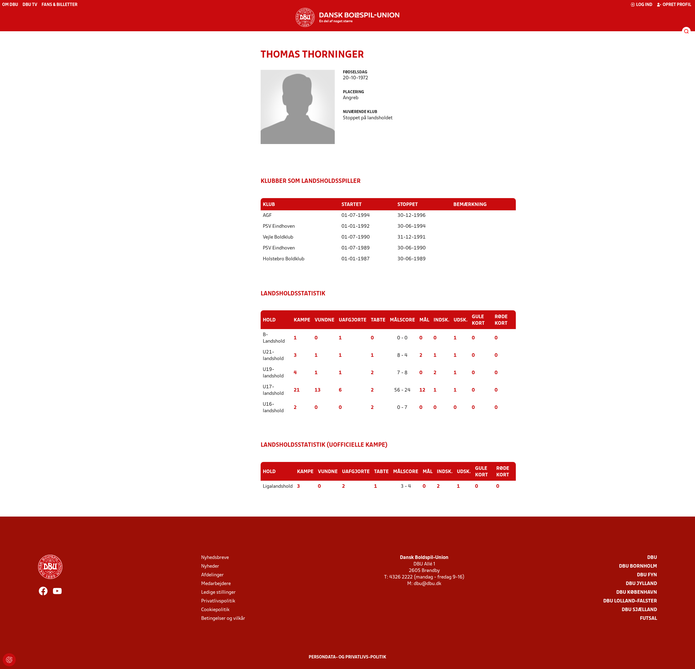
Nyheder (210, 566)
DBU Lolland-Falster (630, 601)
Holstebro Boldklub (283, 259)
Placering (353, 92)
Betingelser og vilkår (223, 618)
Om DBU (10, 5)
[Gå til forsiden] (347, 17)
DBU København (636, 592)
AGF (267, 215)
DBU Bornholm (638, 566)
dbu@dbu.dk (427, 584)
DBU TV (30, 5)
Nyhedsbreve (215, 557)
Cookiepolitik (215, 610)
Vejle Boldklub (278, 237)
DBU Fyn (647, 575)
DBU (652, 557)
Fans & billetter (59, 5)
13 (318, 390)
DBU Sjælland (639, 610)
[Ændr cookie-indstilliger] (9, 659)
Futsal (648, 618)
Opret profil (677, 5)
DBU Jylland (641, 584)
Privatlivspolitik (218, 601)
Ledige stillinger (218, 592)
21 (297, 390)
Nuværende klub (360, 112)
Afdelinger (212, 575)
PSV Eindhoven (279, 226)
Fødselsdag (355, 72)
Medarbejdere (216, 584)
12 (422, 390)
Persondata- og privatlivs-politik (347, 657)
